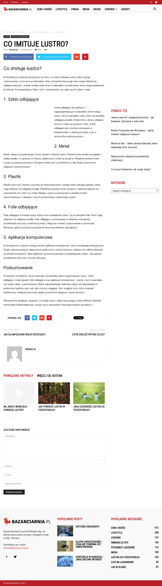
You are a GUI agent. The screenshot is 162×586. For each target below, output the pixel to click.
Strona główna (9, 32)
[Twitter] (156, 2)
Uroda (97, 9)
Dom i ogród (44, 9)
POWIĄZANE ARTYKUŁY (18, 376)
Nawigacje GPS (119, 542)
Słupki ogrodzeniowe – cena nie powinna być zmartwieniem (89, 544)
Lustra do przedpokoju (20, 36)
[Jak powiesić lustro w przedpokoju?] (54, 393)
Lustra (6, 36)
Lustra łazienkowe (122, 562)
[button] (155, 9)
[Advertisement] (81, 22)
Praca (75, 9)
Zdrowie (110, 9)
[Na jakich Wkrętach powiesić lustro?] (19, 393)
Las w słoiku (118, 567)
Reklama (15, 2)
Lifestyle (61, 9)
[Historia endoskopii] (65, 530)
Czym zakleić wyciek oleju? (88, 334)
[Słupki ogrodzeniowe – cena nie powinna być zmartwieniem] (65, 546)
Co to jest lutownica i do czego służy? (130, 169)
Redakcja (13, 49)
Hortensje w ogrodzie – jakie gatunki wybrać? (90, 558)
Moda (86, 9)
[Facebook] (151, 2)
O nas (5, 2)
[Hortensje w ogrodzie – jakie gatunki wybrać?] (65, 561)
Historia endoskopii (87, 526)
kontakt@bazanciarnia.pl (15, 547)
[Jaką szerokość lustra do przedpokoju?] (89, 393)
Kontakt (25, 2)
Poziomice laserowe (123, 547)
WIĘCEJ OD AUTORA (49, 376)
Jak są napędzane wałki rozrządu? (24, 334)
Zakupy (125, 9)
